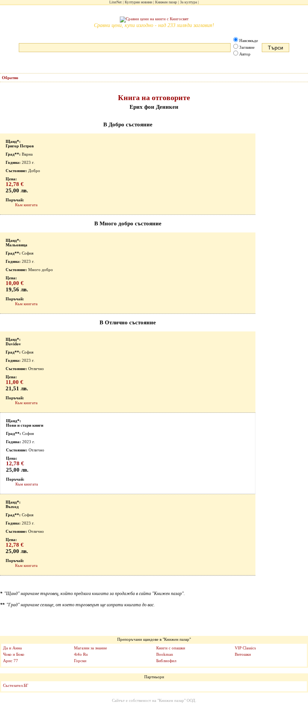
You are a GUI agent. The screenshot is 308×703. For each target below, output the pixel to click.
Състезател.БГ (15, 685)
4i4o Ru (81, 654)
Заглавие (247, 47)
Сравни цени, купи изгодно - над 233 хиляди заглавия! (154, 25)
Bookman (164, 654)
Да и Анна (12, 648)
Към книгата (26, 204)
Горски (80, 660)
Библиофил (166, 660)
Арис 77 (10, 660)
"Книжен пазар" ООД (176, 700)
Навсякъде (248, 40)
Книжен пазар (166, 2)
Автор (245, 54)
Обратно (10, 77)
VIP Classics (245, 648)
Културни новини (138, 2)
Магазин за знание (90, 648)
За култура (188, 2)
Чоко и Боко (13, 654)
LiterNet (115, 2)
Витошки (243, 654)
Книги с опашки (170, 648)
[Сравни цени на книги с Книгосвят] (154, 19)
